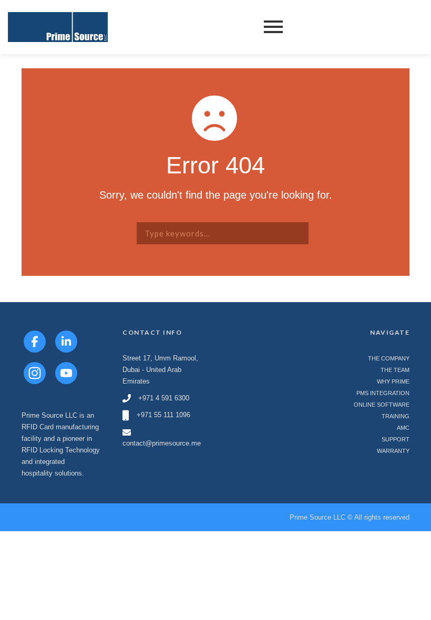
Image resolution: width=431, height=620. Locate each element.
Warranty (393, 451)
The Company (388, 358)
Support (395, 439)
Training (395, 416)
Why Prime (393, 381)
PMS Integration (382, 393)
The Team (395, 370)
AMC (403, 428)
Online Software (381, 404)
